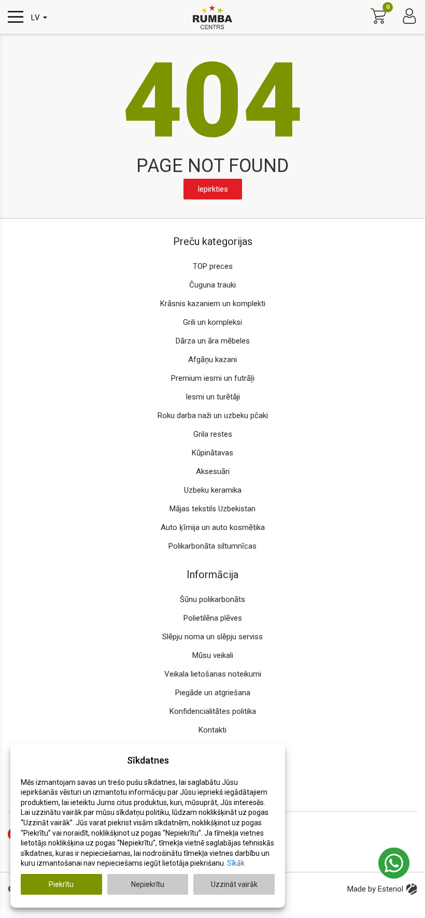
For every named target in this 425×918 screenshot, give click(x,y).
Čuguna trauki (212, 285)
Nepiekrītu (147, 884)
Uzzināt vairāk (234, 884)
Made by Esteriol (375, 889)
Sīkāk (236, 863)
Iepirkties (212, 189)
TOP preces (213, 266)
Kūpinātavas (212, 452)
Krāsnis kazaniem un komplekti (212, 303)
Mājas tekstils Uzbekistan (212, 508)
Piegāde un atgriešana (212, 692)
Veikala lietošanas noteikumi (212, 674)
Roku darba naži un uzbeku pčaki (213, 415)
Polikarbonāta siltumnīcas (212, 546)
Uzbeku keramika (213, 490)
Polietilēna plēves (212, 618)
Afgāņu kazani (212, 359)
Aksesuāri (213, 471)
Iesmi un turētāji (213, 396)
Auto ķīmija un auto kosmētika (213, 527)
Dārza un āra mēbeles (213, 341)
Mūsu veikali (212, 655)
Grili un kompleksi (212, 322)
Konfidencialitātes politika (212, 711)
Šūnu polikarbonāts (212, 599)
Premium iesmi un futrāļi (212, 378)
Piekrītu (61, 884)
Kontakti (212, 730)
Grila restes (212, 434)
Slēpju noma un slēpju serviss (212, 636)
